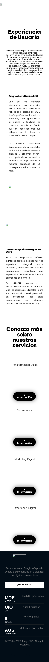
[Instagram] (21, 654)
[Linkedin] (36, 654)
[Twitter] (13, 654)
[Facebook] (28, 654)
